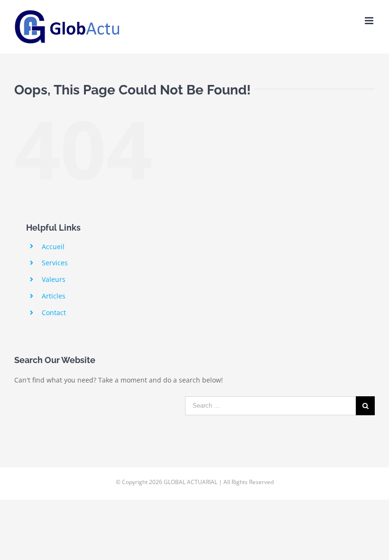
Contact (54, 312)
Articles (53, 295)
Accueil (53, 246)
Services (55, 262)
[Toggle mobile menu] (370, 21)
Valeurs (53, 279)
